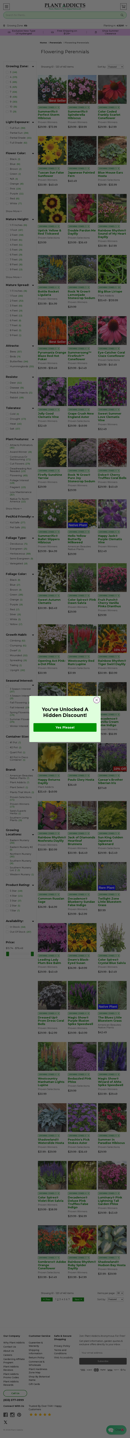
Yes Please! (65, 727)
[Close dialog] (96, 700)
